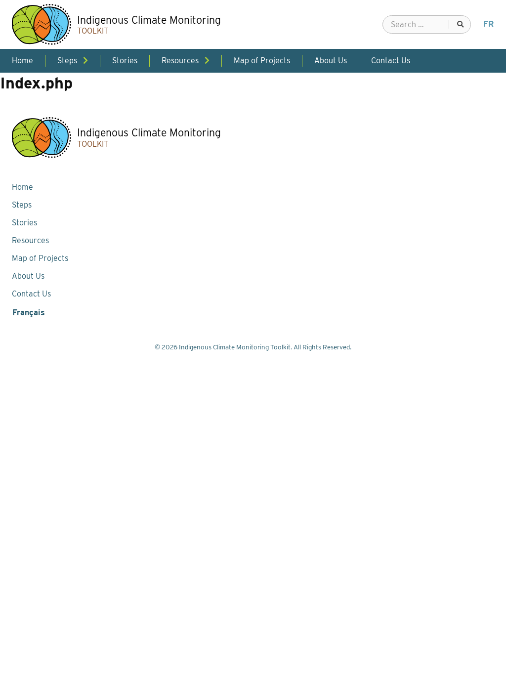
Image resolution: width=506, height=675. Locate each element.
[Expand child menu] (85, 60)
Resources (30, 240)
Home (22, 187)
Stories (24, 222)
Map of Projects (40, 258)
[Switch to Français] (488, 24)
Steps (22, 205)
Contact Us (31, 293)
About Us (28, 276)
